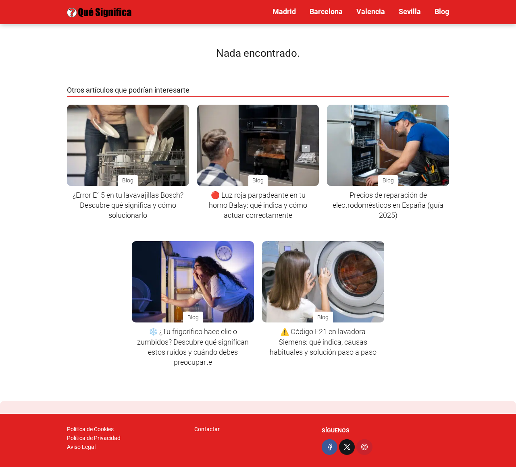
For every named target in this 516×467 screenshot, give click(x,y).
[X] (347, 447)
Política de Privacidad (94, 438)
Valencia (370, 11)
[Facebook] (329, 447)
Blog (442, 11)
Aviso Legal (81, 447)
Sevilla (410, 11)
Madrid (284, 11)
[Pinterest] (364, 447)
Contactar (207, 429)
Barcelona (326, 11)
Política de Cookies (90, 429)
